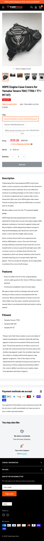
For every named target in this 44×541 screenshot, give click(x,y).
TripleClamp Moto (9, 104)
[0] (40, 7)
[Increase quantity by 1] (24, 156)
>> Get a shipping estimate (20, 144)
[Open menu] (3, 7)
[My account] (36, 7)
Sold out (22, 164)
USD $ (5, 504)
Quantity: (5, 156)
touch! (24, 454)
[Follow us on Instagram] (7, 514)
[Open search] (31, 7)
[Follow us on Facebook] (3, 514)
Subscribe (9, 494)
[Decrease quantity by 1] (12, 156)
